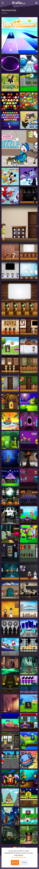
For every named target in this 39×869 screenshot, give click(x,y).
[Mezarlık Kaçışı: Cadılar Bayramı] (10, 816)
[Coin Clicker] (28, 120)
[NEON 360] (10, 63)
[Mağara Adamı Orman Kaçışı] (10, 778)
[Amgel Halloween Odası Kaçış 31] (10, 571)
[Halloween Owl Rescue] (28, 459)
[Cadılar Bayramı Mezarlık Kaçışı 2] (10, 515)
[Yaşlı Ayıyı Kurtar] (10, 665)
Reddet (24, 862)
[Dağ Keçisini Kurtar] (10, 797)
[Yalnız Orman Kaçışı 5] (28, 534)
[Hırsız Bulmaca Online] (19, 148)
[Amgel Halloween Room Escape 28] (10, 609)
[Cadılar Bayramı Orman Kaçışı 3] (28, 496)
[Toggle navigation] (3, 2)
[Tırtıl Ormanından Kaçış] (10, 440)
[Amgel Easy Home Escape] (28, 609)
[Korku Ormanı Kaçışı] (28, 402)
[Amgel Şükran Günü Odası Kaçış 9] (28, 327)
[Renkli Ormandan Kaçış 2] (28, 778)
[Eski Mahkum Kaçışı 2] (10, 553)
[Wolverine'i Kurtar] (28, 665)
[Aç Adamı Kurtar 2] (28, 515)
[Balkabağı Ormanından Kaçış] (28, 797)
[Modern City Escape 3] (28, 628)
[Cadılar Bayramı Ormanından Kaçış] (28, 421)
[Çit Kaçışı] (10, 760)
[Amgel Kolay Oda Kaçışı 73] (10, 327)
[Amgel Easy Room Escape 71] (19, 223)
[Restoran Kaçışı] (28, 684)
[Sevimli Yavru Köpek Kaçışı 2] (10, 346)
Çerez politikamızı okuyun (18, 857)
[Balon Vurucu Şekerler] (10, 120)
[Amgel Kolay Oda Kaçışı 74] (10, 270)
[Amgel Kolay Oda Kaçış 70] (10, 383)
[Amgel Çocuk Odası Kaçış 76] (28, 346)
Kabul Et (14, 862)
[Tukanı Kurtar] (28, 703)
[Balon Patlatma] (10, 176)
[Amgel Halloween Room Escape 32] (28, 195)
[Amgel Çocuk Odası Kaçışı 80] (19, 299)
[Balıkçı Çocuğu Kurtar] (10, 421)
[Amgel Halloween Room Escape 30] (28, 571)
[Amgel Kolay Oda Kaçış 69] (10, 364)
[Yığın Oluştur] (28, 176)
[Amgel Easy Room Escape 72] (10, 252)
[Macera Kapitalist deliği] (10, 82)
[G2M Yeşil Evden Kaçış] (28, 553)
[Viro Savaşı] (28, 760)
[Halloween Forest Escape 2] (10, 477)
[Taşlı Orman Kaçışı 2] (10, 534)
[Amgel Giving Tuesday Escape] (10, 590)
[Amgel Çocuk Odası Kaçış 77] (28, 364)
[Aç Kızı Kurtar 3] (10, 647)
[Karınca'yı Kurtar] (10, 835)
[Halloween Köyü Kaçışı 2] (10, 459)
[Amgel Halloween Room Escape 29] (28, 590)
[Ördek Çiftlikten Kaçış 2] (28, 816)
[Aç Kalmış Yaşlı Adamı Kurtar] (28, 722)
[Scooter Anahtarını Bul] (10, 722)
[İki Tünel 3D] (28, 63)
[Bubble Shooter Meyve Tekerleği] (28, 101)
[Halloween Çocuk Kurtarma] (28, 440)
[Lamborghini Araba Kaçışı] (28, 647)
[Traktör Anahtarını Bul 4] (28, 741)
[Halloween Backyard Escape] (28, 477)
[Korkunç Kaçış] (10, 628)
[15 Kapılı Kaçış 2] (10, 703)
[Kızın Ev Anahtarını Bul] (10, 741)
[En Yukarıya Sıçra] (10, 195)
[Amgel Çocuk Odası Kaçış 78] (28, 383)
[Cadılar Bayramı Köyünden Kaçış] (10, 402)
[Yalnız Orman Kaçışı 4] (10, 684)
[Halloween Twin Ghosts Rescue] (10, 496)
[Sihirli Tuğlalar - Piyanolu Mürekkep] (19, 35)
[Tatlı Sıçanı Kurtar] (28, 835)
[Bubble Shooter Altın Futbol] (10, 101)
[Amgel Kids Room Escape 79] (28, 252)
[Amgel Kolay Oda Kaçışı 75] (28, 270)
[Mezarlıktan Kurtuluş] (28, 82)
